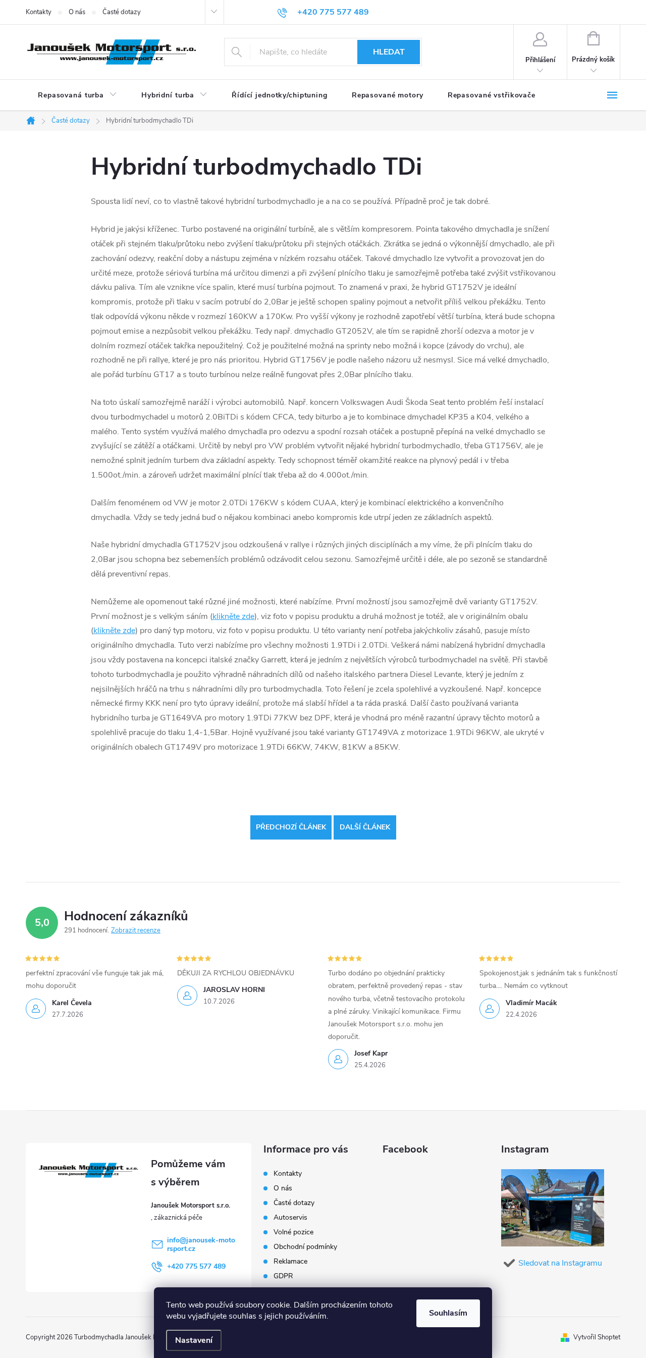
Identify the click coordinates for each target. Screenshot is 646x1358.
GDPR (283, 1276)
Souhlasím (448, 1313)
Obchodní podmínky (305, 1246)
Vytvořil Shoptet (596, 1337)
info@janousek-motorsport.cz (201, 1244)
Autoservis (290, 1217)
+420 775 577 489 (196, 1266)
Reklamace (290, 1261)
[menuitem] (77, 95)
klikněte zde (233, 616)
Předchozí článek (291, 827)
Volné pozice (293, 1232)
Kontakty (38, 12)
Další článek (365, 827)
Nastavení (193, 1340)
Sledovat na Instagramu (560, 1263)
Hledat (389, 52)
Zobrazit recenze (135, 930)
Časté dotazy (121, 12)
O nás (77, 12)
